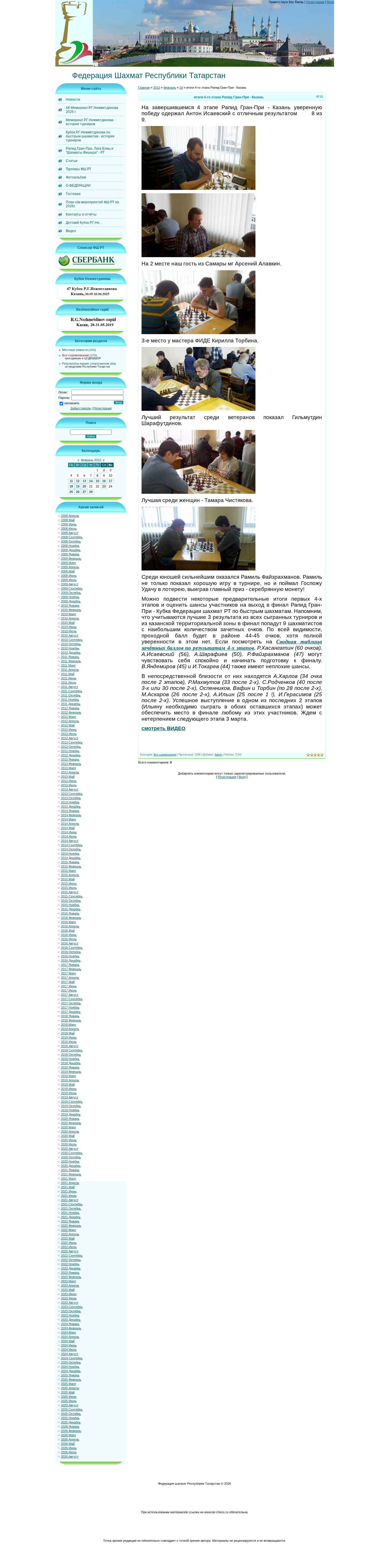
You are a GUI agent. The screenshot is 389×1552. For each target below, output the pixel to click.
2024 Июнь (69, 1345)
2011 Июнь (68, 678)
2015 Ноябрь (70, 905)
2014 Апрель (70, 823)
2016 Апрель (70, 926)
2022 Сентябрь (72, 1255)
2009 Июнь (69, 575)
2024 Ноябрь (70, 1366)
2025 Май (68, 1392)
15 (97, 481)
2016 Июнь (69, 935)
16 (104, 481)
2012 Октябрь (71, 746)
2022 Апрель (70, 1234)
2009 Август (69, 584)
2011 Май (67, 674)
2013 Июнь (69, 781)
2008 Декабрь (71, 550)
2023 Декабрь (71, 1319)
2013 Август (69, 789)
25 (71, 491)
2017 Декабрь (71, 1011)
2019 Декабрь (71, 1114)
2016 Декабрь (71, 960)
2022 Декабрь (71, 1268)
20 (84, 486)
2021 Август (69, 1200)
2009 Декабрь (71, 601)
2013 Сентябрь (72, 793)
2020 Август (69, 1148)
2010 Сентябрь (72, 639)
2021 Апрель (70, 1183)
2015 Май (68, 879)
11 (71, 481)
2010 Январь (70, 605)
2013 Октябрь (71, 798)
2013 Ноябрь (70, 802)
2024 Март (68, 1332)
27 (84, 491)
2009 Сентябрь (72, 588)
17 (110, 481)
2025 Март (68, 1384)
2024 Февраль (71, 1328)
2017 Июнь (69, 986)
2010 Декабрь (71, 652)
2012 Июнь (69, 729)
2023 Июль (69, 1298)
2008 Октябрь (71, 541)
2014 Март (68, 819)
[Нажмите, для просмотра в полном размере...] (198, 188)
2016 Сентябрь (72, 947)
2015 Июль (69, 887)
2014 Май (68, 828)
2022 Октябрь (71, 1259)
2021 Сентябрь (72, 1204)
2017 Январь (70, 964)
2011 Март (68, 665)
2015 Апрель (70, 875)
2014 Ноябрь (70, 853)
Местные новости (75, 350)
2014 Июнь (69, 832)
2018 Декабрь (71, 1063)
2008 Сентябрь (72, 537)
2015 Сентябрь (72, 896)
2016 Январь (70, 913)
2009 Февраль (71, 558)
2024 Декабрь (71, 1371)
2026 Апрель (70, 1439)
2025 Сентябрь (72, 1409)
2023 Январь (70, 1272)
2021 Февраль (71, 1174)
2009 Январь (70, 554)
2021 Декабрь (71, 1217)
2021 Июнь (69, 1191)
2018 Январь (70, 1016)
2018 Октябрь (71, 1054)
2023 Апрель (70, 1285)
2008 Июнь (69, 524)
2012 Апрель (70, 721)
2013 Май (68, 776)
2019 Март (68, 1076)
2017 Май (68, 982)
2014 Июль (69, 836)
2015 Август (69, 892)
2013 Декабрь (71, 806)
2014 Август (69, 840)
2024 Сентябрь (72, 1358)
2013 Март (68, 768)
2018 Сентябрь (72, 1050)
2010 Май (68, 622)
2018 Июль (69, 1041)
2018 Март (68, 1024)
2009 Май (68, 571)
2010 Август (69, 635)
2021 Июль (69, 1195)
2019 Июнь (69, 1088)
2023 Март (68, 1281)
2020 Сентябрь (72, 1153)
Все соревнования (75, 355)
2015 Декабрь (71, 909)
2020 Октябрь (71, 1157)
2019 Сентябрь (72, 1101)
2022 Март (68, 1230)
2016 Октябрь (71, 952)
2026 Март (68, 1435)
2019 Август (69, 1097)
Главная (144, 87)
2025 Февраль (71, 1379)
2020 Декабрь (71, 1165)
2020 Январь (70, 1118)
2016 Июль (69, 939)
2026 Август (69, 1456)
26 (77, 491)
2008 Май (68, 520)
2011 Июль (68, 682)
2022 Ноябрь (70, 1264)
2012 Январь (70, 708)
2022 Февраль (71, 1225)
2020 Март (68, 1127)
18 (71, 486)
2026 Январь (70, 1426)
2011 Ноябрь (70, 699)
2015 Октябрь (71, 900)
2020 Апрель (70, 1131)
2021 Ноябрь (70, 1212)
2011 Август (69, 686)
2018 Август (69, 1046)
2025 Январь (70, 1375)
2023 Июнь (69, 1294)
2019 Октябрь (71, 1106)
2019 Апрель (70, 1080)
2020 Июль (69, 1144)
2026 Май (68, 1443)
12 (77, 481)
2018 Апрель (70, 1029)
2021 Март (68, 1178)
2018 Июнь (69, 1037)
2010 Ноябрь (70, 648)
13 (84, 481)
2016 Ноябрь (70, 956)
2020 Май (68, 1135)
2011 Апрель (70, 669)
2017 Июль (69, 990)
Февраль (169, 87)
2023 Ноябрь (70, 1315)
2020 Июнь (69, 1140)
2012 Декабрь (71, 755)
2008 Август (69, 533)
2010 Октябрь (71, 644)
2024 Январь (70, 1324)
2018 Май (68, 1033)
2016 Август (69, 943)
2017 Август (69, 994)
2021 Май (68, 1187)
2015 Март (68, 870)
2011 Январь (70, 657)
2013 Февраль (71, 763)
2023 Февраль (71, 1277)
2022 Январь (70, 1221)
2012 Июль (69, 734)
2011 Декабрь (70, 704)
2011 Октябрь (71, 695)
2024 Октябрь (71, 1362)
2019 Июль (69, 1093)
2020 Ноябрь (70, 1161)
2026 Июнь (69, 1448)
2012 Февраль (71, 712)
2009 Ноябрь (70, 597)
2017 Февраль (71, 969)
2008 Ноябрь (70, 545)
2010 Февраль (71, 610)
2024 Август (69, 1354)
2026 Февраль (71, 1431)
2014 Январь (70, 810)
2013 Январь (70, 759)
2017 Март (68, 973)
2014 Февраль (71, 815)
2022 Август (69, 1251)
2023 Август (69, 1302)
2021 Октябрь (71, 1208)
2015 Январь (70, 862)
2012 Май (68, 725)
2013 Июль (69, 785)
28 (91, 491)
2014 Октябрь (71, 849)
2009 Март (68, 562)
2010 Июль (69, 631)
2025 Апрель (70, 1388)
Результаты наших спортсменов (85, 363)
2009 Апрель (70, 567)
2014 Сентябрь (72, 845)
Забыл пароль (80, 408)
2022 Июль (69, 1247)
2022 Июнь (69, 1242)
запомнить (71, 403)
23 (104, 486)
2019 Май (68, 1084)
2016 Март (68, 922)
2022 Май (68, 1238)
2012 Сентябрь (72, 742)
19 (77, 486)
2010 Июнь (69, 627)
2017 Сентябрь (72, 999)
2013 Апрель (70, 772)
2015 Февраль (71, 866)
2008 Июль (69, 528)
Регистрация (315, 2)
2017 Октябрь (71, 1003)
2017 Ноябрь (70, 1007)
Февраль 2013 (91, 460)
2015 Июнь (69, 883)
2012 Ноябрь (70, 751)
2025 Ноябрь (70, 1418)
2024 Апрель (70, 1336)
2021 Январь (70, 1170)
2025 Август (69, 1405)
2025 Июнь (69, 1396)
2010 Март (68, 614)
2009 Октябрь (71, 592)
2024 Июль (69, 1349)
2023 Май (68, 1289)
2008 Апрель (70, 515)
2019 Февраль (71, 1071)
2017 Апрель (70, 977)
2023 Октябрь (71, 1311)
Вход (330, 2)
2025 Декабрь (71, 1422)
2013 (156, 87)
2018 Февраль (71, 1020)
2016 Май (68, 930)
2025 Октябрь (71, 1413)
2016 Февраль (71, 917)
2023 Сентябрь (72, 1307)
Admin (218, 754)
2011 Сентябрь (71, 691)
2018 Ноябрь (70, 1059)
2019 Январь (70, 1067)
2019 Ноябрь (70, 1110)
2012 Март (68, 716)
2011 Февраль (71, 661)
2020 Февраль (71, 1123)
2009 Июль (69, 580)
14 (91, 481)
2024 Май (68, 1341)
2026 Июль (69, 1452)
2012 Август (69, 738)
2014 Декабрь (71, 858)
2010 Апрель (70, 618)
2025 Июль (69, 1401)
